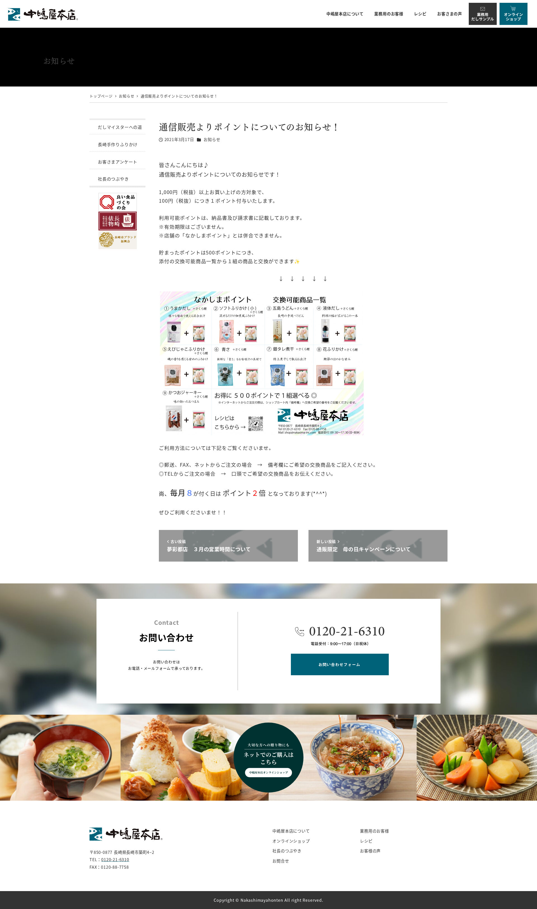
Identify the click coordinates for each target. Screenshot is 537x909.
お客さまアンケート (117, 162)
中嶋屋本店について (291, 831)
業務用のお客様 (374, 831)
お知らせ (212, 139)
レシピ (366, 841)
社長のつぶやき (113, 179)
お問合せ (280, 861)
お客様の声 (370, 851)
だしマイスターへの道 (120, 127)
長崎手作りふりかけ (118, 144)
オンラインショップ (291, 841)
